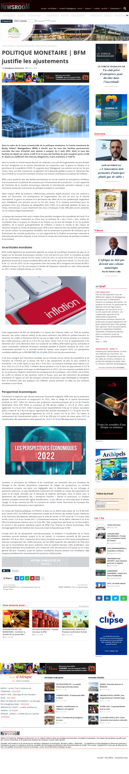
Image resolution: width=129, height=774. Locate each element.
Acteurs (88, 8)
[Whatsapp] (27, 578)
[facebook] (99, 598)
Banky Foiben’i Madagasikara (16, 148)
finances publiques (23, 511)
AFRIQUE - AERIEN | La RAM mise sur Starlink (20, 713)
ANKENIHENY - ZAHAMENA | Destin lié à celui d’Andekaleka (117, 573)
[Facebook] (17, 578)
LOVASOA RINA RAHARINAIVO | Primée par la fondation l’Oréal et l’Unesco (116, 537)
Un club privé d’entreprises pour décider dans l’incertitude (111, 76)
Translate (53, 21)
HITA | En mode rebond (116, 583)
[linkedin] (107, 598)
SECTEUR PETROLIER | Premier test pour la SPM (45, 630)
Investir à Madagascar (67, 8)
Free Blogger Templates (51, 757)
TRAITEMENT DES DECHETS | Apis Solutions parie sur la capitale (117, 560)
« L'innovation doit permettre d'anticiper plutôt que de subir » (111, 173)
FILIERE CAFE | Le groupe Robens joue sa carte (112, 707)
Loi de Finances (82, 402)
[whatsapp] (123, 598)
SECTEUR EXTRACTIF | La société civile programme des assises (68, 685)
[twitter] (115, 598)
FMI (25, 352)
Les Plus (104, 8)
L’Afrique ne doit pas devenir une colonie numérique (111, 264)
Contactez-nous (121, 757)
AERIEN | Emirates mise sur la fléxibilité (111, 685)
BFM (35, 148)
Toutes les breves (113, 525)
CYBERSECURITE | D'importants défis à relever (70, 696)
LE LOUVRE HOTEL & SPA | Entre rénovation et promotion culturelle (113, 718)
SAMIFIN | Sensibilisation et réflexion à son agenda (67, 707)
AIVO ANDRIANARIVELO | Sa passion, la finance (117, 549)
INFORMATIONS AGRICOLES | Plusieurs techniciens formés (74, 630)
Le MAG (97, 8)
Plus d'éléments (84, 606)
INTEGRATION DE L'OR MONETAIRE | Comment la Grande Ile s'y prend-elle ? (14, 631)
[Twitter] (22, 578)
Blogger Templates (18, 757)
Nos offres (109, 757)
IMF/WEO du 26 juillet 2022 (40, 352)
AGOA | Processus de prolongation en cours (69, 718)
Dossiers (11, 46)
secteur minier (56, 502)
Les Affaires (52, 8)
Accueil (43, 8)
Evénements (115, 8)
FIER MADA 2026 (103, 292)
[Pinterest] (32, 578)
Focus (79, 8)
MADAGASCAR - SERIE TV (107, 349)
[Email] (37, 578)
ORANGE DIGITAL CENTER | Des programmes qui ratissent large (112, 696)
